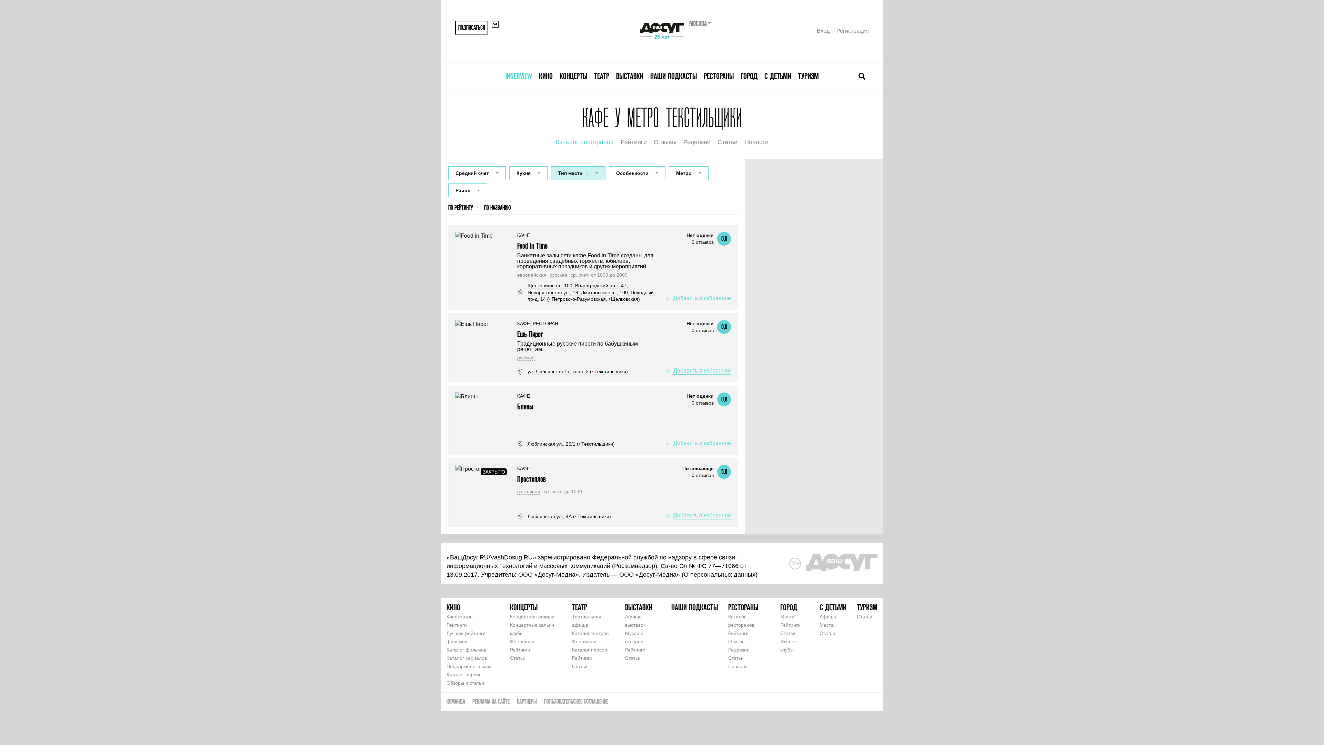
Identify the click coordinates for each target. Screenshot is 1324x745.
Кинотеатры (460, 616)
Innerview (518, 76)
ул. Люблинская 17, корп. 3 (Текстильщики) (578, 371)
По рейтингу (460, 207)
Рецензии (697, 142)
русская (558, 275)
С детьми (777, 76)
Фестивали (522, 641)
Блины (525, 406)
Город (749, 76)
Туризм (808, 76)
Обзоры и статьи (465, 683)
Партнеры (527, 701)
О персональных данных (719, 574)
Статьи (728, 142)
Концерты (573, 76)
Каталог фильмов (466, 650)
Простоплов (531, 479)
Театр (601, 76)
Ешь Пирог (530, 334)
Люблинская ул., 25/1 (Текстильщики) (571, 444)
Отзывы (665, 142)
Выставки (629, 76)
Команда (456, 701)
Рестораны (719, 76)
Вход (823, 31)
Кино (546, 76)
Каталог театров (590, 633)
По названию (497, 207)
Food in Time (532, 245)
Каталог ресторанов (585, 142)
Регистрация (852, 31)
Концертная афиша (532, 616)
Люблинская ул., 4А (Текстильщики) (569, 516)
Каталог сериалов (467, 658)
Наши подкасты (673, 76)
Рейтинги (634, 142)
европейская (531, 275)
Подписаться (471, 27)
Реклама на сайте (491, 701)
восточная (528, 491)
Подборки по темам (469, 666)
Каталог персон (464, 674)
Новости (756, 142)
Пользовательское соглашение (576, 701)
